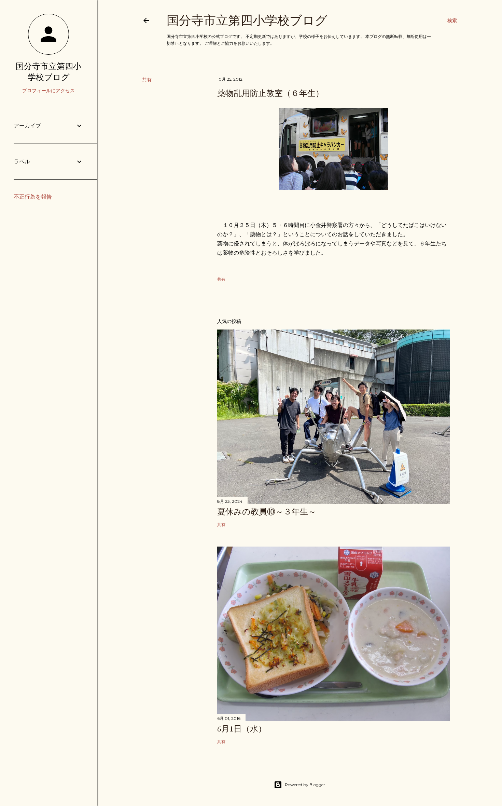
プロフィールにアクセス (48, 91)
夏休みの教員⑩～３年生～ (266, 511)
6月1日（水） (241, 728)
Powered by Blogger (305, 784)
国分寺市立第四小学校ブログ (247, 20)
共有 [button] (147, 80)
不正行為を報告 (33, 196)
